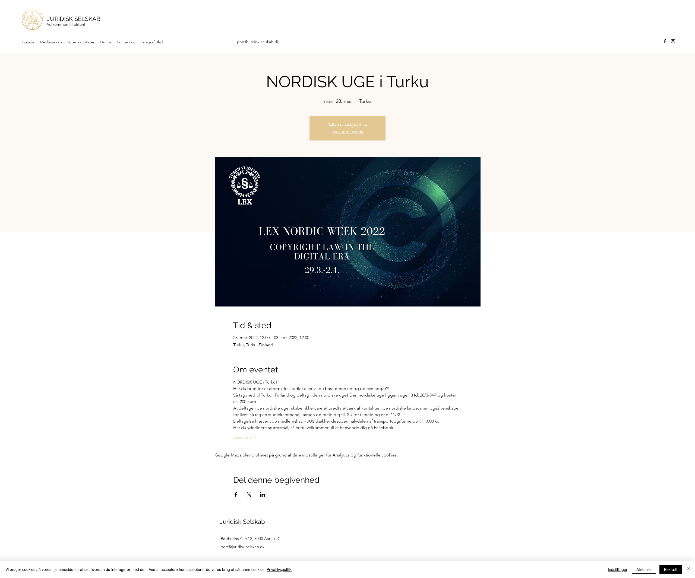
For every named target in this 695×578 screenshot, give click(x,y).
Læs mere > (244, 437)
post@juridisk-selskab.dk (258, 41)
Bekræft (670, 569)
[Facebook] (665, 41)
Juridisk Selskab (242, 521)
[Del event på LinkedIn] (262, 494)
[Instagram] (673, 41)
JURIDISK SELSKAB (73, 18)
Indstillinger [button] (617, 569)
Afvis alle (644, 569)
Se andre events (347, 131)
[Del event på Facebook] (235, 494)
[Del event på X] (249, 494)
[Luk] (688, 569)
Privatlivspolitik (279, 569)
